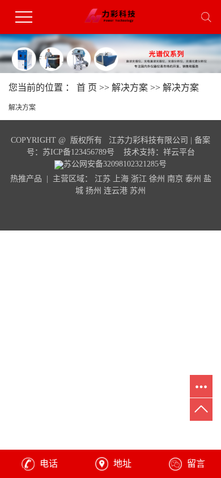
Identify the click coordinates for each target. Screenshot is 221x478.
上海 (121, 178)
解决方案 (130, 87)
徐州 (157, 178)
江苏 (102, 178)
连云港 (116, 190)
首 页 (86, 87)
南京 (175, 178)
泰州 (193, 178)
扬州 (93, 190)
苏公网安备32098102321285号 (115, 164)
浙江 (139, 178)
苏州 (138, 190)
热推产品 (26, 178)
